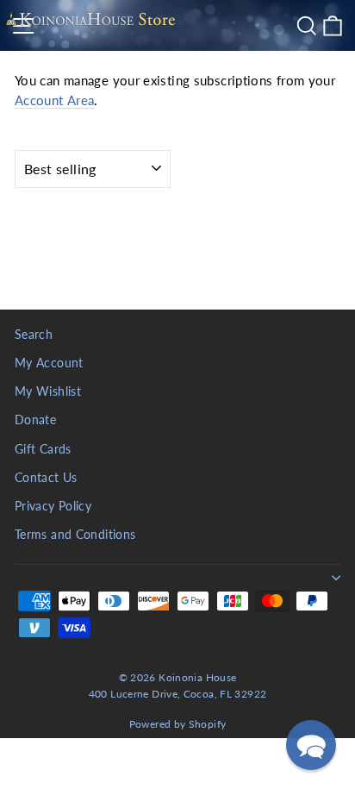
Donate (35, 420)
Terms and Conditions (75, 535)
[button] (311, 745)
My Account (49, 363)
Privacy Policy (53, 506)
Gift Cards (43, 449)
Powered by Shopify (178, 723)
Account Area (54, 100)
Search (34, 334)
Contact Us (46, 478)
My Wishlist (48, 391)
